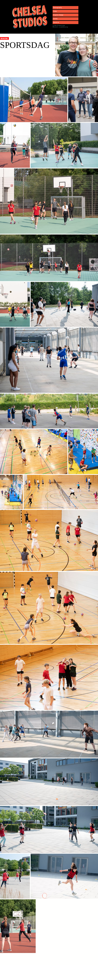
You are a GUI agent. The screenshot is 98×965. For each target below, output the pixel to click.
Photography (57, 7)
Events (55, 19)
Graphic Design (58, 15)
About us (56, 22)
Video (55, 11)
